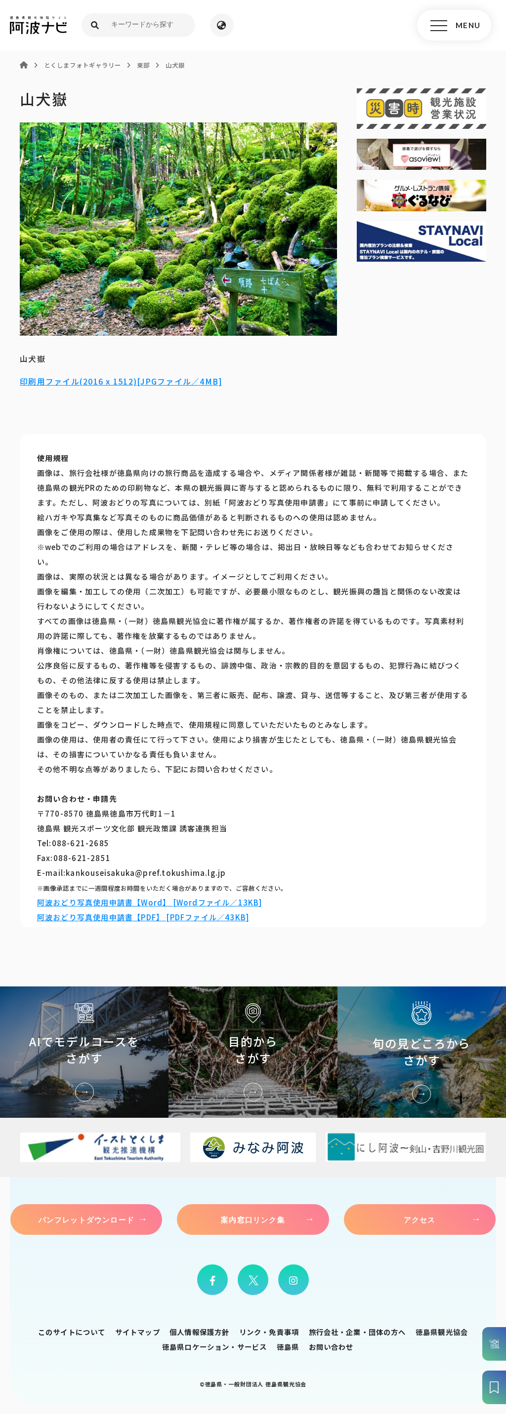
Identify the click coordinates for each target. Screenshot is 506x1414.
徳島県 (288, 1346)
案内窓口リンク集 (253, 1219)
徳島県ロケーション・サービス (214, 1346)
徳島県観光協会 (442, 1332)
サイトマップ (137, 1332)
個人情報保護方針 (199, 1332)
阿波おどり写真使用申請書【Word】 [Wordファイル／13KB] (149, 902)
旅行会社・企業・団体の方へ (357, 1332)
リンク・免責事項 (269, 1332)
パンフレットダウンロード (86, 1219)
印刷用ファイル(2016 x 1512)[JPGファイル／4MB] (121, 381)
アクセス (420, 1219)
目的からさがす (253, 1052)
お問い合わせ (331, 1346)
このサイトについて (71, 1332)
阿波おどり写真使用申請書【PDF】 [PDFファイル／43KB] (143, 917)
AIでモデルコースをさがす (84, 1052)
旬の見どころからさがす (421, 1052)
